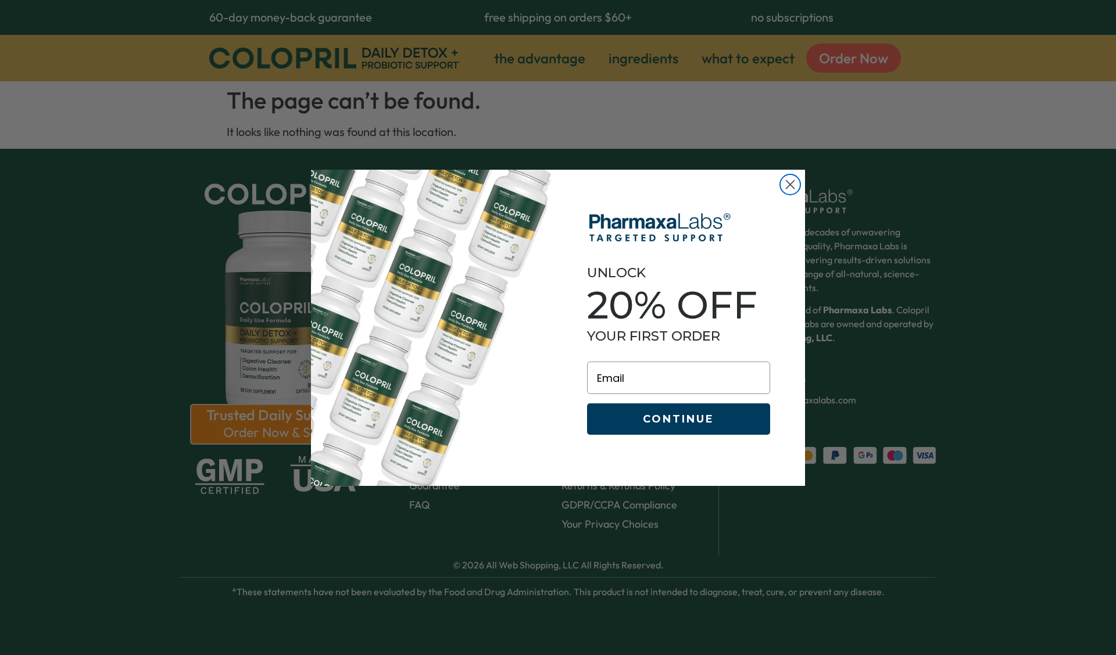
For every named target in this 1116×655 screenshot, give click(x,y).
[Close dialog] (790, 184)
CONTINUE (678, 419)
